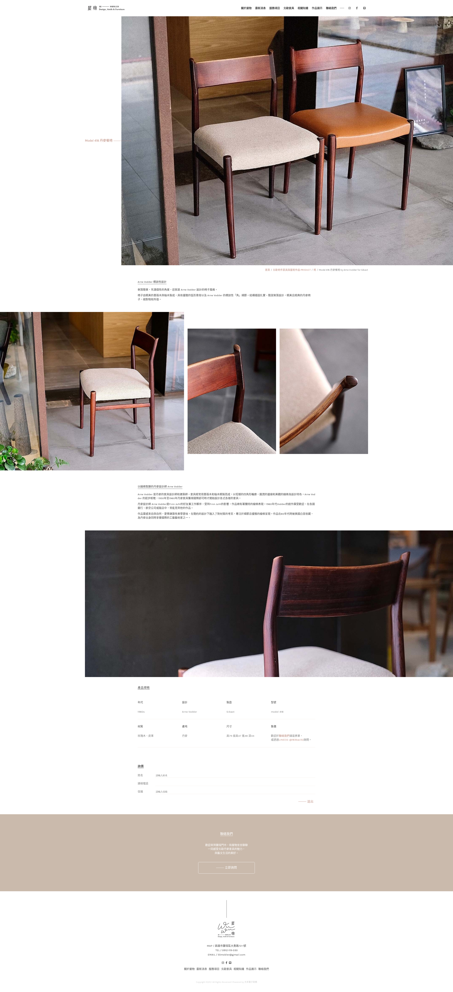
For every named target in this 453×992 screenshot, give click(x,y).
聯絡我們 (331, 8)
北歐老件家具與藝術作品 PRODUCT (292, 270)
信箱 (140, 791)
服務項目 (274, 8)
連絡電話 (143, 783)
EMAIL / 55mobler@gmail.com (226, 954)
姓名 (140, 775)
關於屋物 (246, 8)
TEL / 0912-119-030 (227, 950)
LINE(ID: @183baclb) (291, 739)
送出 (310, 801)
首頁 (267, 270)
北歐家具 (288, 8)
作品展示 (317, 8)
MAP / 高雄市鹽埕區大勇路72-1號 (226, 946)
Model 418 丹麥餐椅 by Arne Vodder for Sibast (343, 270)
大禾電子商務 (250, 982)
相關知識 (303, 8)
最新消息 (260, 8)
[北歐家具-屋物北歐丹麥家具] (106, 8)
